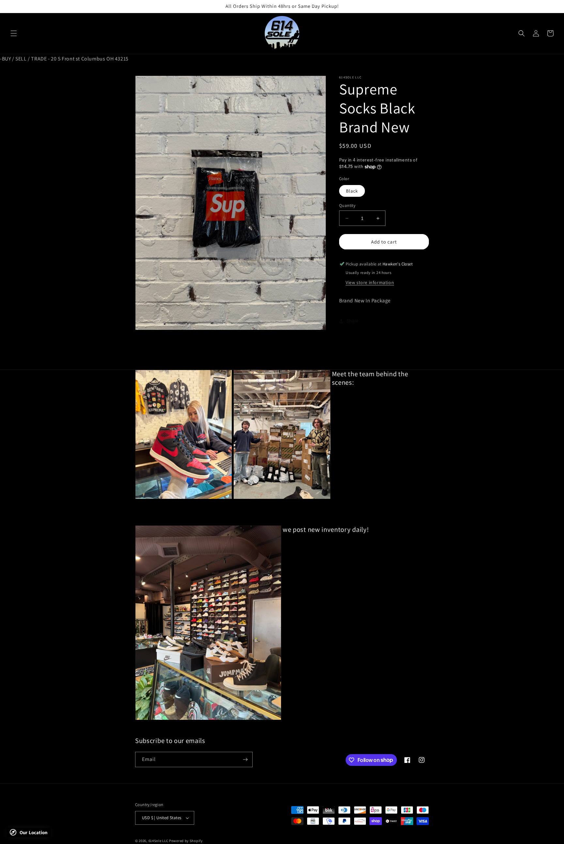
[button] (14, 33)
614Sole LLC (158, 840)
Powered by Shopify (186, 840)
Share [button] (353, 321)
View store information (370, 282)
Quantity (347, 205)
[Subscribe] (245, 759)
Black (352, 191)
